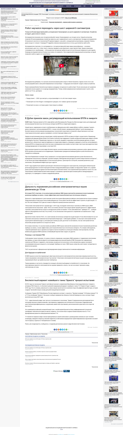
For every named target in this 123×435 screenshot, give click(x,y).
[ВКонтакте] (56, 110)
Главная (27, 20)
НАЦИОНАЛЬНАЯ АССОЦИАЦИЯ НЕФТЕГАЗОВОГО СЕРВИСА (61, 427)
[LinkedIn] (60, 110)
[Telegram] (64, 110)
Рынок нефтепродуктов (11, 168)
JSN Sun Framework (71, 434)
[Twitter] (62, 110)
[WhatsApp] (66, 110)
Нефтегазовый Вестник (63, 112)
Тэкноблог (95, 327)
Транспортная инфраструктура (13, 54)
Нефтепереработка (10, 21)
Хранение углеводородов (12, 84)
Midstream (9, 89)
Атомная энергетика (11, 59)
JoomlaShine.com (61, 434)
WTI (94, 2)
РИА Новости (95, 176)
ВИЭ (8, 14)
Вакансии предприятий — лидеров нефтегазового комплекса (65, 22)
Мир (8, 27)
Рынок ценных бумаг (11, 105)
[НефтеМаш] (61, 10)
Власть (8, 134)
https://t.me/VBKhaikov (71, 18)
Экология (9, 162)
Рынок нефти (9, 179)
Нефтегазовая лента (35, 20)
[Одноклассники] (58, 110)
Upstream (9, 110)
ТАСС (96, 270)
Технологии (44, 20)
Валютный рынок (10, 33)
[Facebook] (54, 110)
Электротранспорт (10, 99)
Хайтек (83, 108)
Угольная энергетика (11, 147)
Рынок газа (9, 116)
